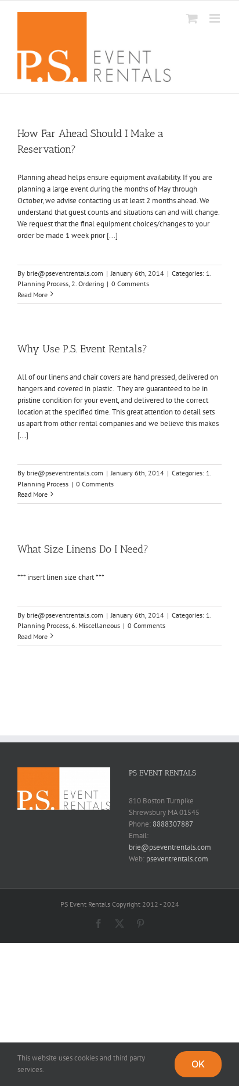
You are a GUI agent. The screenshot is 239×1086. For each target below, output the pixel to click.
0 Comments (130, 283)
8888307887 (173, 824)
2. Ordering (87, 283)
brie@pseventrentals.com (65, 273)
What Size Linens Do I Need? (83, 549)
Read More (32, 294)
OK (198, 1064)
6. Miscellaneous (95, 625)
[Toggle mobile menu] (215, 18)
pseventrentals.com (177, 859)
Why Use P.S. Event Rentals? (82, 348)
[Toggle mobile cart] (192, 18)
